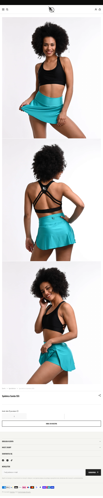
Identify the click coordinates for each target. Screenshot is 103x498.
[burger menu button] (3, 9)
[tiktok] (12, 460)
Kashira (12, 492)
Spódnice (12, 388)
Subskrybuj (92, 472)
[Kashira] (51, 9)
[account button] (96, 9)
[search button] (7, 9)
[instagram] (7, 460)
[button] (100, 395)
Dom (4, 388)
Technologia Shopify (24, 492)
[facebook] (3, 460)
